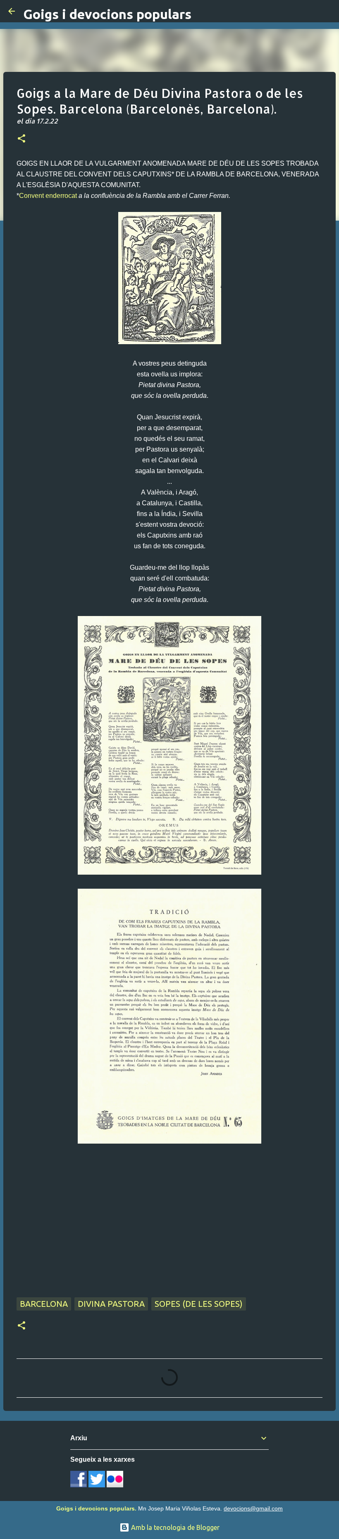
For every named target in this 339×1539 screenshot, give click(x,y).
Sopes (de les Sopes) (199, 1303)
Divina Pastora (111, 1303)
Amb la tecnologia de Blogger (174, 1527)
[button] (21, 139)
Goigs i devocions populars (107, 14)
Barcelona (44, 1303)
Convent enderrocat (48, 195)
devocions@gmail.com (253, 1508)
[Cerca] (327, 11)
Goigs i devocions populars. (96, 1508)
